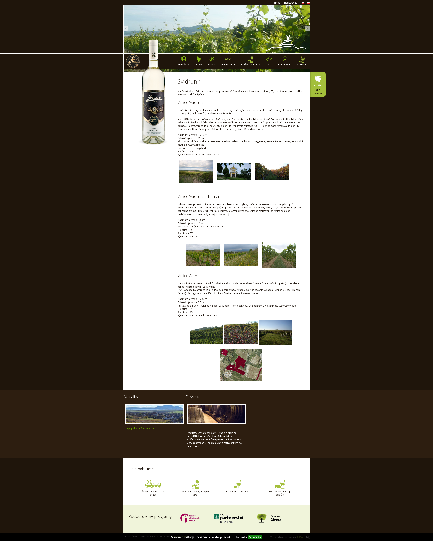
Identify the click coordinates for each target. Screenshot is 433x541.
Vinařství (184, 64)
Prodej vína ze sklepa (237, 491)
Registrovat (290, 2)
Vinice (211, 64)
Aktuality (130, 396)
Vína (199, 64)
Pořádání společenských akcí (195, 493)
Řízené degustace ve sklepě (153, 493)
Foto (269, 64)
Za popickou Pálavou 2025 (139, 428)
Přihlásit (277, 2)
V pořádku (255, 537)
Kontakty (285, 64)
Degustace (228, 64)
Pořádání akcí (250, 64)
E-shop (302, 64)
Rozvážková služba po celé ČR (280, 493)
